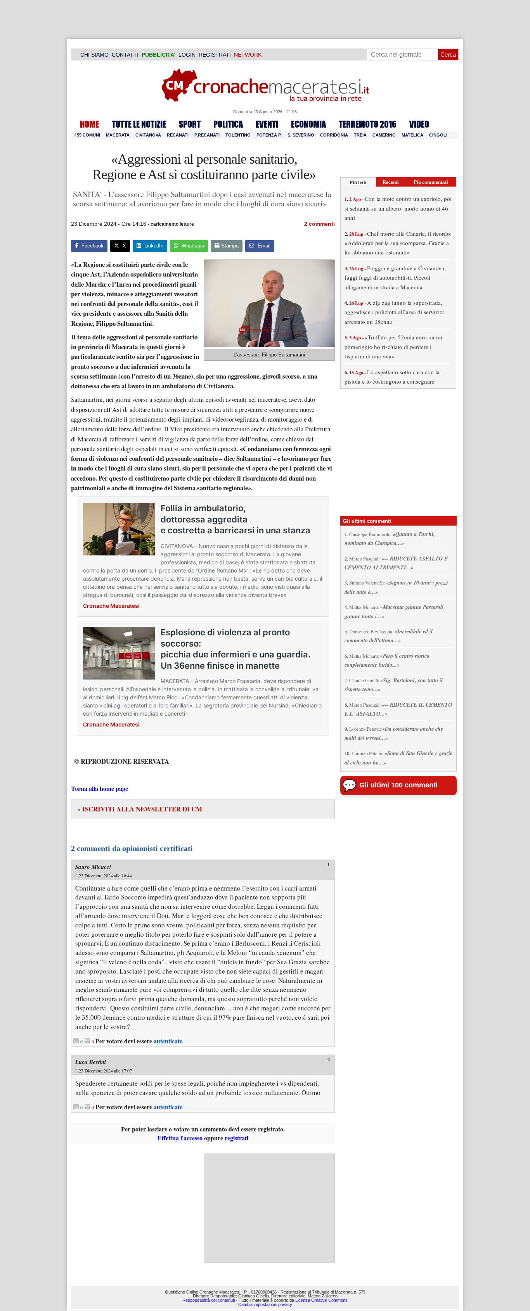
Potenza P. (269, 135)
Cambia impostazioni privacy (265, 1304)
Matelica (412, 135)
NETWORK (248, 55)
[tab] (358, 182)
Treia (360, 135)
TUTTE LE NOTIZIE (139, 124)
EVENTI (267, 124)
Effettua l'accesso (180, 1137)
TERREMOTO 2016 (368, 124)
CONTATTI (125, 55)
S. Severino (301, 135)
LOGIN (187, 55)
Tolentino (238, 135)
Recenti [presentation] (391, 181)
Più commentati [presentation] (431, 181)
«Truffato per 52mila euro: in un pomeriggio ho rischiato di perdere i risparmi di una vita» (393, 346)
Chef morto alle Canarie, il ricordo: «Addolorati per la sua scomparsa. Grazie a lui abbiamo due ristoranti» (398, 243)
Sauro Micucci (93, 867)
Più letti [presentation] (358, 182)
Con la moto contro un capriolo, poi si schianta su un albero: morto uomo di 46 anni (398, 208)
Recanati (178, 135)
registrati (236, 1137)
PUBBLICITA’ (158, 55)
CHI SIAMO (94, 55)
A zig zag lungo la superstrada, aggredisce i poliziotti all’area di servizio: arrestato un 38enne (394, 312)
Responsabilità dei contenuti (208, 1300)
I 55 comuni (87, 135)
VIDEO (419, 124)
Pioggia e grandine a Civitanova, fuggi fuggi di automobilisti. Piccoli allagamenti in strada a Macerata (395, 277)
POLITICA (228, 124)
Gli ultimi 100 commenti (398, 785)
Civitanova (148, 135)
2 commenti (319, 224)
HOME (89, 124)
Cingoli (438, 135)
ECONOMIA (308, 124)
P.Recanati (207, 135)
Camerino (384, 135)
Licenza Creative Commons (321, 1300)
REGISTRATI (215, 55)
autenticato (168, 1041)
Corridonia (334, 135)
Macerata (118, 135)
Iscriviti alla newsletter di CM (139, 809)
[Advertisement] (269, 1208)
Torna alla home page (99, 788)
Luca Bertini (90, 1062)
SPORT (190, 124)
